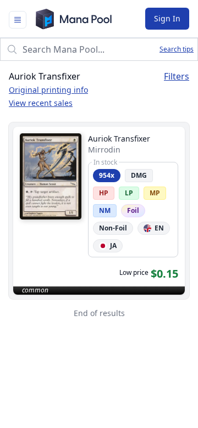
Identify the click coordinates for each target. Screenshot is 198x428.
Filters (176, 76)
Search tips (177, 49)
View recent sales (41, 103)
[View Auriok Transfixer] (99, 211)
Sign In (167, 18)
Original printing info (48, 90)
